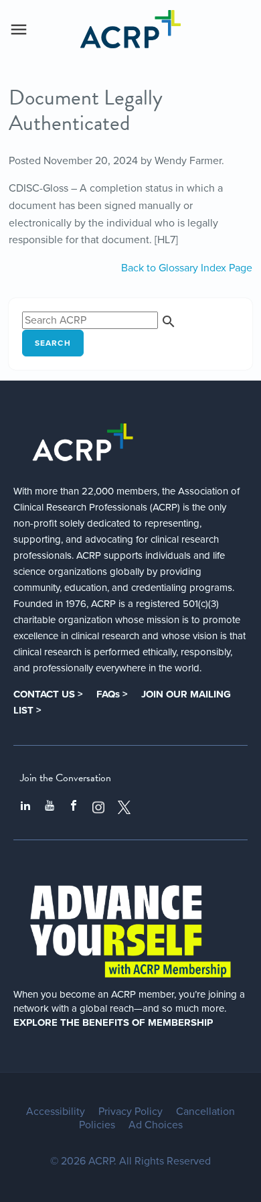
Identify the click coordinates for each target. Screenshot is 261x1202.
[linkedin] (25, 807)
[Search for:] (99, 320)
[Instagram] (98, 807)
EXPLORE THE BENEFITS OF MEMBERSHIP (113, 1022)
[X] (124, 807)
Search (53, 343)
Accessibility (55, 1111)
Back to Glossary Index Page (186, 268)
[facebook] (73, 807)
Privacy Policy (130, 1111)
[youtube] (49, 807)
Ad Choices (155, 1125)
